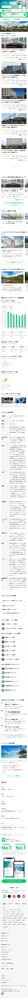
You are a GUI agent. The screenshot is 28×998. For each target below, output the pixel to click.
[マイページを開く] (22, 10)
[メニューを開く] (26, 10)
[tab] (4, 904)
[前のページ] (2, 167)
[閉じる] (19, 62)
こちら (21, 713)
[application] (14, 320)
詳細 (17, 64)
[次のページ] (25, 167)
